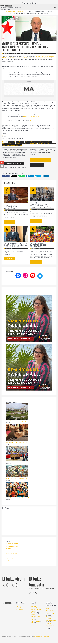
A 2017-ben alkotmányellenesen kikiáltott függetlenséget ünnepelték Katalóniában (41, 205)
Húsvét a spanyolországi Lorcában (15, 461)
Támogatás (19, 609)
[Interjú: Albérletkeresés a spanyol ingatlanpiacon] (17, 411)
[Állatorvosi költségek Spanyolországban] (17, 432)
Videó (7, 561)
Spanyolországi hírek (21, 11)
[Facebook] (18, 275)
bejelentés (28, 141)
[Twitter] (40, 276)
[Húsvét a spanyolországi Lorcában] (17, 453)
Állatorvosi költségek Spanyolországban (17, 442)
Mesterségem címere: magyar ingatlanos (17, 478)
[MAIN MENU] (54, 7)
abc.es (4, 135)
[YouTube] (30, 3)
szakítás (19, 145)
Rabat (4, 145)
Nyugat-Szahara (50, 143)
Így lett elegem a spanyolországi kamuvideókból (19, 497)
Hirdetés (18, 606)
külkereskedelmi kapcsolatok (24, 143)
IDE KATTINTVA (19, 169)
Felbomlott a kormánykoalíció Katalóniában (11, 207)
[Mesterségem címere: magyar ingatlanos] (17, 471)
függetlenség (44, 141)
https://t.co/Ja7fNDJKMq (31, 116)
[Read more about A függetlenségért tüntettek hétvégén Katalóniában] (42, 233)
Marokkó (34, 143)
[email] (35, 3)
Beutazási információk (12, 543)
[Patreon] (33, 3)
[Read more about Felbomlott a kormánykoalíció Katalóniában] (16, 195)
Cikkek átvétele (20, 608)
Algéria (10, 141)
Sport (7, 556)
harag (50, 141)
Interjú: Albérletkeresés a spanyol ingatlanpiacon (19, 421)
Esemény (8, 551)
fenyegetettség (35, 141)
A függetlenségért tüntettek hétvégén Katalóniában (38, 245)
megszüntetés (42, 143)
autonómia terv (20, 141)
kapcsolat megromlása (8, 143)
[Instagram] (25, 275)
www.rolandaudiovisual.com (41, 636)
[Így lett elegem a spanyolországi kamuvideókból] (17, 489)
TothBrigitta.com (10, 11)
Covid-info (8, 548)
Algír (14, 141)
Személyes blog (10, 558)
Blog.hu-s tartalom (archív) (13, 546)
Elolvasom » (9, 258)
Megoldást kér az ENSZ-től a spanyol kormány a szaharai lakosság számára (15, 245)
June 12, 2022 (33, 120)
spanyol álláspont (11, 145)
